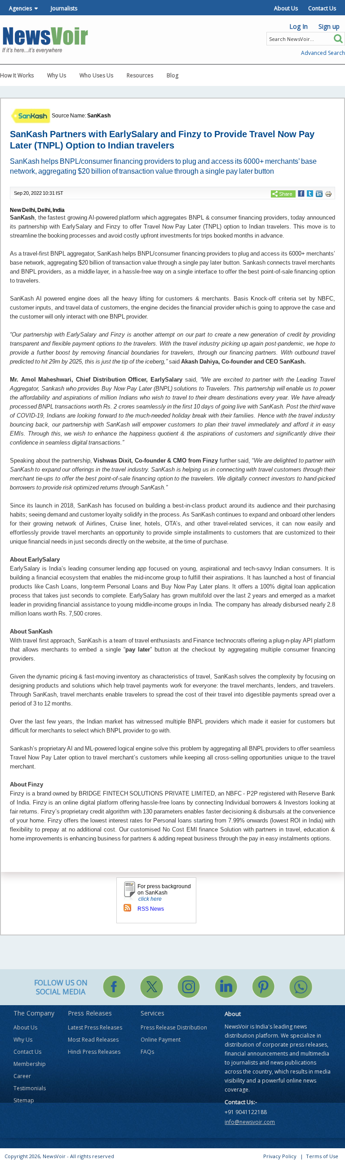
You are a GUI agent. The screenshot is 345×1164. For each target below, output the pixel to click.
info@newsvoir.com (250, 1122)
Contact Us (322, 8)
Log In (298, 26)
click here (150, 899)
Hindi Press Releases (94, 1052)
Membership (29, 1064)
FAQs (147, 1052)
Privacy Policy (279, 1156)
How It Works (17, 75)
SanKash (99, 115)
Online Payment (161, 1039)
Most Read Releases (93, 1039)
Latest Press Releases (95, 1027)
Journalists (64, 8)
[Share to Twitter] (310, 193)
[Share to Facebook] (301, 193)
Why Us (56, 75)
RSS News (150, 909)
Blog (172, 75)
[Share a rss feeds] (127, 907)
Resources (140, 75)
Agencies (20, 8)
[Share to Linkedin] (319, 193)
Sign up (329, 26)
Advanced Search (323, 53)
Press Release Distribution (174, 1027)
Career (22, 1076)
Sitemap (23, 1100)
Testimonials (29, 1088)
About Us (286, 8)
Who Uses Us (96, 75)
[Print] (328, 193)
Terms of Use (322, 1156)
